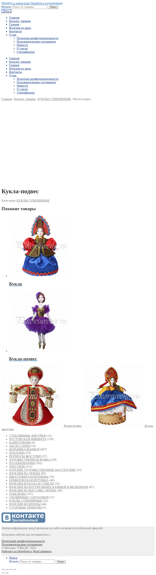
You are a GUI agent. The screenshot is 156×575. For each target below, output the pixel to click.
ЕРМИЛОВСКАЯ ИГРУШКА (29, 480)
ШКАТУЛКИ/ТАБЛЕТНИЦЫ (28, 476)
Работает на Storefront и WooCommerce (27, 551)
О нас (13, 34)
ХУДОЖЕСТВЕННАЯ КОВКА (30, 459)
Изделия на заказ (20, 27)
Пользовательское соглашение (36, 41)
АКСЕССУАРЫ (19, 446)
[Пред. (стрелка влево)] (3, 572)
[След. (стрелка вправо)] (6, 572)
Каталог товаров (20, 21)
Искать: (6, 6)
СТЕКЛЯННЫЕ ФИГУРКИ (27, 435)
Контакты (15, 31)
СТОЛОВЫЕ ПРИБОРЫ (25, 507)
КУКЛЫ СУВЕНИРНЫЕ (54, 99)
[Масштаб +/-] (14, 569)
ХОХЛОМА (17, 452)
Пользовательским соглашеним (22, 544)
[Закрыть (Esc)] (3, 569)
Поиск (53, 7)
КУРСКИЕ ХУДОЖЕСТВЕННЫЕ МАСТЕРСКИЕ (42, 470)
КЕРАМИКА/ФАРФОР (24, 449)
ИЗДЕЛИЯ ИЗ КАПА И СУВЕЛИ (31, 483)
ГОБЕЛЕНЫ (17, 493)
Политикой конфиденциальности (23, 541)
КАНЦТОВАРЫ (20, 442)
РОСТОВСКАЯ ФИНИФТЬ (27, 439)
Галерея (14, 24)
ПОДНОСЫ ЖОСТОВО (25, 456)
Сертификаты (26, 51)
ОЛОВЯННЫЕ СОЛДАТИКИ (29, 497)
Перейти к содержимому (47, 3)
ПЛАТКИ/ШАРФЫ (22, 463)
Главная (14, 17)
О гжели (22, 48)
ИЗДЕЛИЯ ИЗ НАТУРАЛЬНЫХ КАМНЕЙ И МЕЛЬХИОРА (48, 487)
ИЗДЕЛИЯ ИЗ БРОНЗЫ (25, 504)
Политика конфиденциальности (37, 38)
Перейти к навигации (16, 3)
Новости (22, 45)
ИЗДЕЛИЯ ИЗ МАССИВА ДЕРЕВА (33, 490)
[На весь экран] (10, 569)
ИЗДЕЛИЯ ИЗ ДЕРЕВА (24, 473)
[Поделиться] (6, 569)
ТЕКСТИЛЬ (17, 466)
